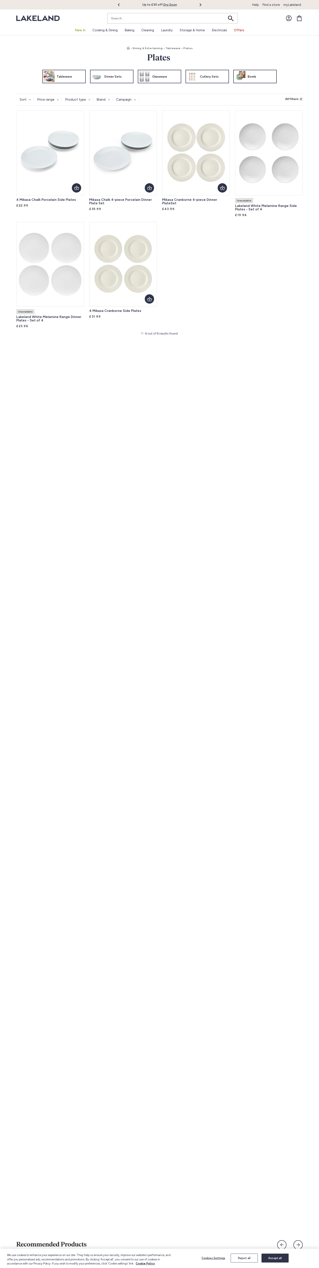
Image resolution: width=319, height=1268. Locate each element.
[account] (288, 18)
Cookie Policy (145, 1263)
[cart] (299, 18)
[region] (159, 1258)
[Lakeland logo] (38, 18)
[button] (121, 5)
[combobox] (172, 18)
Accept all (275, 1258)
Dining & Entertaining (148, 48)
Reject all (244, 1258)
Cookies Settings (213, 1258)
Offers (239, 30)
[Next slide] (298, 1245)
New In (80, 30)
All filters (291, 99)
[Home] (128, 48)
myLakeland (292, 5)
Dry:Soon (170, 5)
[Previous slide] (281, 1245)
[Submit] (232, 18)
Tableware (173, 48)
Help (255, 5)
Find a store (271, 5)
